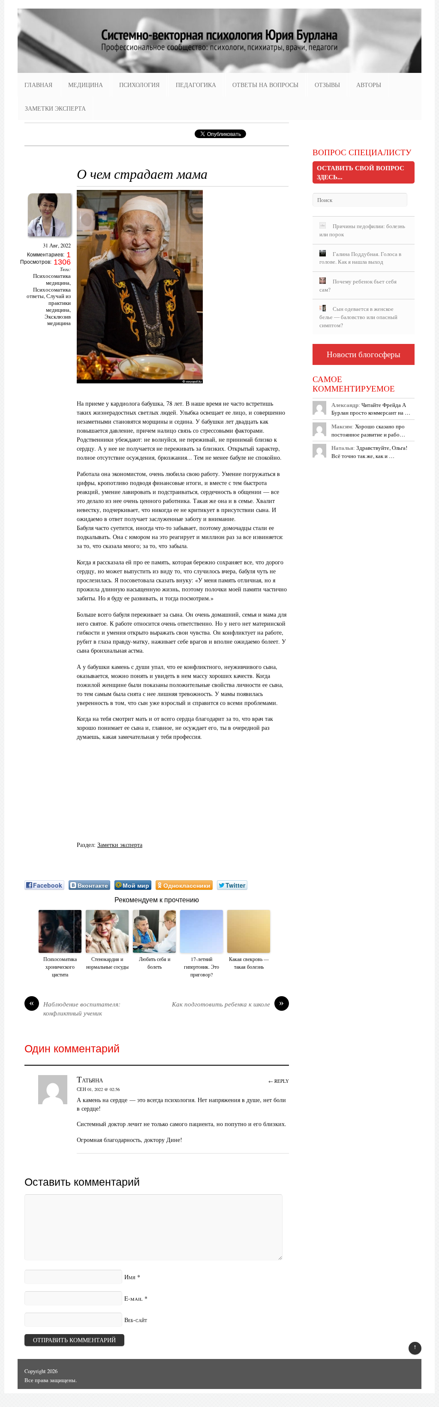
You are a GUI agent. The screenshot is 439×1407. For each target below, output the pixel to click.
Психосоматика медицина (52, 279)
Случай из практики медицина (58, 302)
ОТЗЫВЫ (327, 85)
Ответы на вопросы (265, 85)
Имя (129, 1277)
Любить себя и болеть (154, 962)
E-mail (133, 1298)
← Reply (278, 1081)
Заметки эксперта (55, 108)
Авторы (368, 85)
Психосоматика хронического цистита (60, 966)
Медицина (85, 85)
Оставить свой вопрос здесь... (360, 172)
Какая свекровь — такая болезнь (249, 962)
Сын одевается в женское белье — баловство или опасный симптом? (358, 316)
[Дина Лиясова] (49, 238)
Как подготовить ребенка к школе (228, 1004)
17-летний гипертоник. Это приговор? (201, 966)
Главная (38, 85)
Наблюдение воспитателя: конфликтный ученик (74, 1009)
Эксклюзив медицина (58, 320)
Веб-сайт (135, 1320)
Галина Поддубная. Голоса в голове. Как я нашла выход (360, 258)
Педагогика (196, 85)
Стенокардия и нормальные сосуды (107, 962)
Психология (139, 85)
